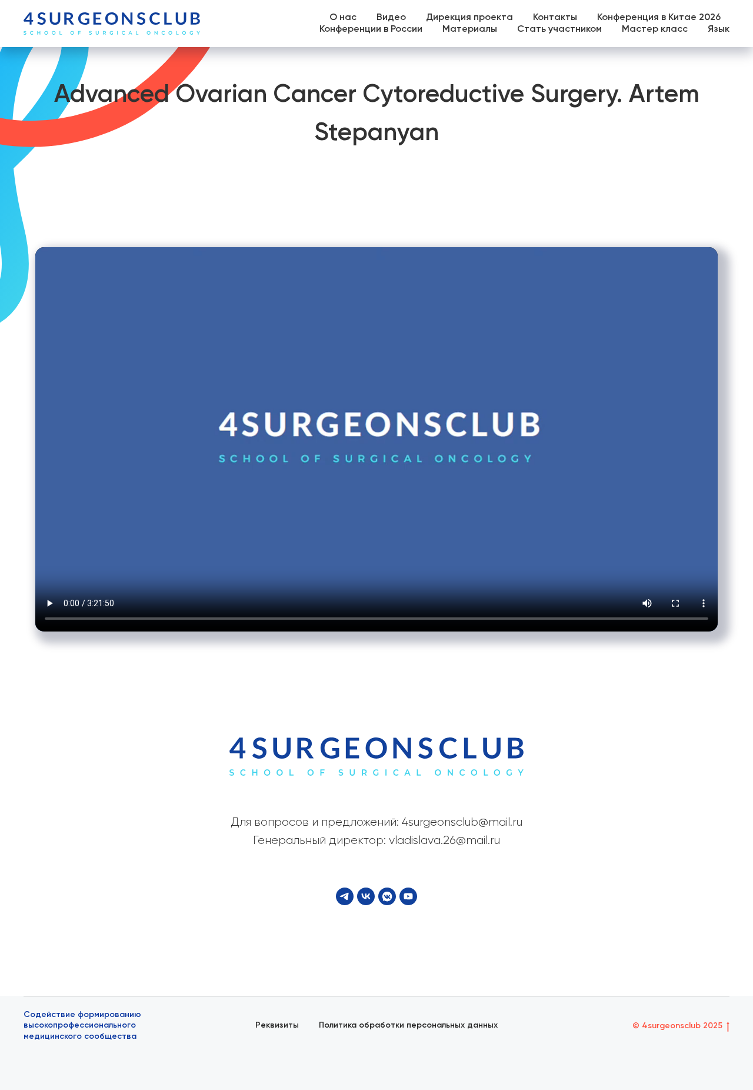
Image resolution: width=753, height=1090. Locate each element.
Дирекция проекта (469, 17)
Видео (391, 17)
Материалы (469, 29)
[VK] (366, 896)
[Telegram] (345, 896)
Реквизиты (277, 1025)
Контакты (555, 17)
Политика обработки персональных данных (408, 1025)
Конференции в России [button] (370, 29)
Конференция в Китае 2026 (659, 17)
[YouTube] (408, 896)
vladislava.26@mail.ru (444, 840)
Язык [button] (718, 29)
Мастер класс (655, 29)
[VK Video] (387, 896)
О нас (342, 17)
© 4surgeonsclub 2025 (677, 1026)
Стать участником (559, 29)
